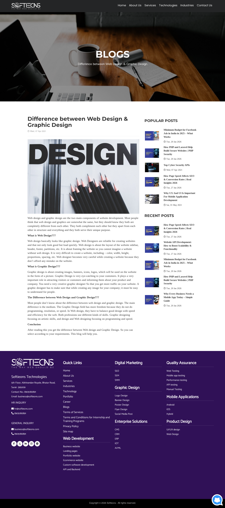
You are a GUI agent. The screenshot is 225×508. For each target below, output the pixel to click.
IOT (117, 443)
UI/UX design (173, 430)
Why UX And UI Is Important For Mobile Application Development (179, 196)
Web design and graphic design (45, 218)
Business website (71, 446)
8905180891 (30, 392)
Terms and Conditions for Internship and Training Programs (86, 419)
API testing (172, 385)
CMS (117, 430)
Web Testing (173, 371)
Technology (70, 391)
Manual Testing (174, 389)
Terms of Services (73, 412)
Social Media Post (124, 414)
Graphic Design (47, 266)
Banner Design (122, 400)
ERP (117, 439)
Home (122, 5)
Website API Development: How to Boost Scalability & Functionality (177, 245)
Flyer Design (121, 409)
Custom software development (78, 465)
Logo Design (121, 396)
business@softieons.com (30, 396)
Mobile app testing (176, 375)
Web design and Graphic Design (101, 329)
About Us (68, 375)
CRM (117, 434)
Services (67, 381)
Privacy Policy (71, 426)
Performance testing (177, 380)
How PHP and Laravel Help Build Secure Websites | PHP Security (178, 150)
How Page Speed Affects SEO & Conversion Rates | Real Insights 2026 (179, 179)
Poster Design (122, 405)
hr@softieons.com (23, 409)
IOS (168, 409)
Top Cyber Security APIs (177, 165)
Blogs (66, 407)
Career (67, 402)
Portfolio (68, 396)
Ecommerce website (73, 460)
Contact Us (204, 5)
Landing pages (70, 451)
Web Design (45, 235)
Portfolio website (71, 456)
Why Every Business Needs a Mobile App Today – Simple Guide (179, 297)
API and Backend (71, 469)
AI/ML (118, 448)
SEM (117, 375)
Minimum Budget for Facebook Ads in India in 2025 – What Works (180, 133)
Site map (68, 431)
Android (170, 405)
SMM (117, 380)
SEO (117, 371)
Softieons (111, 502)
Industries (69, 386)
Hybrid (170, 414)
